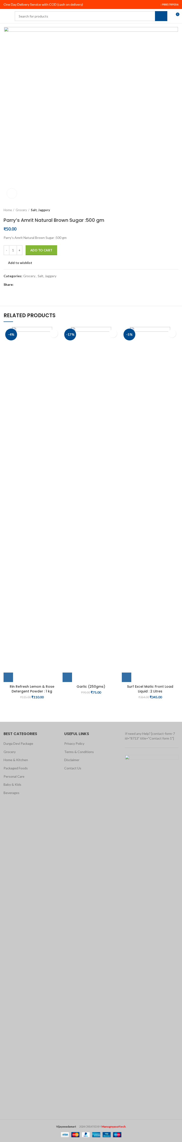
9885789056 (169, 4)
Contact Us (72, 768)
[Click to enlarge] (12, 193)
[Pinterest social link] (29, 285)
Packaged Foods (16, 768)
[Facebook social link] (18, 285)
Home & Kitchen (16, 760)
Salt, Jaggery (40, 210)
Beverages (11, 793)
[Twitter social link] (23, 285)
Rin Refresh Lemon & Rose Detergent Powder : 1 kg (32, 689)
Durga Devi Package (18, 743)
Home (8, 210)
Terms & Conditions (79, 752)
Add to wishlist (20, 262)
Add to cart (41, 250)
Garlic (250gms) (91, 686)
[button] (8, 677)
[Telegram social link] (40, 285)
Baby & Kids (12, 784)
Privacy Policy (74, 743)
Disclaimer (71, 760)
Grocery (21, 210)
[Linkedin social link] (34, 285)
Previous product (166, 210)
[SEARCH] (161, 16)
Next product (176, 210)
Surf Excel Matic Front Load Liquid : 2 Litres (150, 689)
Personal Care (14, 776)
